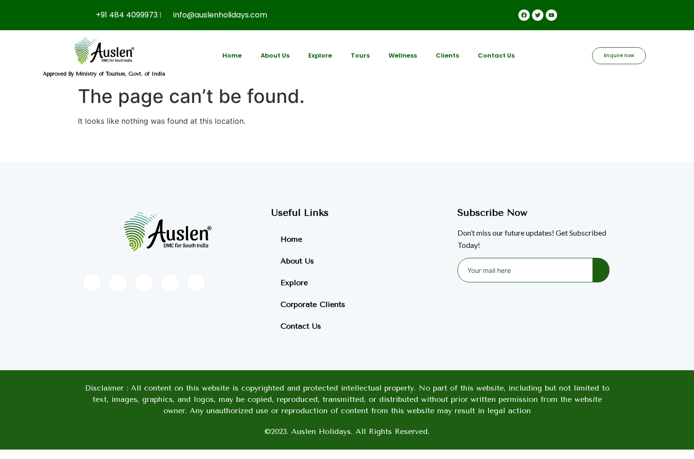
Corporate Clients (312, 304)
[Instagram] (195, 282)
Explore (320, 55)
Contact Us (496, 55)
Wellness (403, 55)
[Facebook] (92, 282)
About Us (275, 55)
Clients (447, 55)
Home (232, 55)
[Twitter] (118, 282)
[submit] (600, 270)
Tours (360, 55)
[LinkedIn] (144, 282)
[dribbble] (170, 282)
